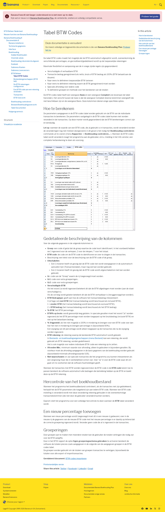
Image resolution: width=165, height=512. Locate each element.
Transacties (18, 95)
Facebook (72, 468)
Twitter (63, 468)
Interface (12, 49)
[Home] (11, 5)
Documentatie (62, 5)
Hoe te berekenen (146, 36)
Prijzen (45, 5)
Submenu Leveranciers (20, 70)
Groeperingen (144, 54)
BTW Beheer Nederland (13, 31)
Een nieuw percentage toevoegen (147, 50)
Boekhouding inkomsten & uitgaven (25, 61)
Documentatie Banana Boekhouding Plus (99, 487)
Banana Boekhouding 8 (13, 38)
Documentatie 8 (12, 40)
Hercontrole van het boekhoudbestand (146, 45)
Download (36, 5)
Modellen (6, 494)
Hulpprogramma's (16, 112)
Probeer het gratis (150, 16)
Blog (52, 5)
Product (25, 5)
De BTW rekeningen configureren (21, 85)
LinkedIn (82, 468)
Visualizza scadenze (13, 124)
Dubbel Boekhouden (19, 55)
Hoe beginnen (89, 491)
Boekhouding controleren (21, 102)
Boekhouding (14, 52)
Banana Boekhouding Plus (42, 18)
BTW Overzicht (19, 98)
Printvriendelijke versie (53, 464)
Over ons (127, 487)
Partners (87, 497)
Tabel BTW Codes (21, 76)
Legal (5, 509)
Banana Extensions (10, 497)
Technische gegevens (17, 46)
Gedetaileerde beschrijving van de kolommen (149, 40)
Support (86, 5)
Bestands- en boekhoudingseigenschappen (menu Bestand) (76, 338)
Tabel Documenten (18, 108)
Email (90, 468)
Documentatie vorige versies (94, 494)
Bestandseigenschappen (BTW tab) (26, 80)
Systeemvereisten (9, 491)
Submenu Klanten (18, 67)
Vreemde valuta (17, 58)
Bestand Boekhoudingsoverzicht (24, 105)
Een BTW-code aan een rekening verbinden (26, 90)
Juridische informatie (132, 494)
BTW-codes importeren (76, 458)
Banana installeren (16, 43)
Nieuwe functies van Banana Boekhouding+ (21, 34)
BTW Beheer (16, 73)
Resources (75, 5)
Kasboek (14, 64)
